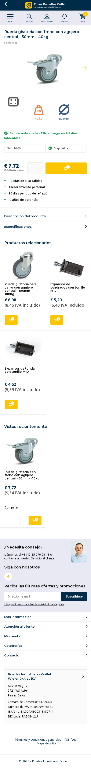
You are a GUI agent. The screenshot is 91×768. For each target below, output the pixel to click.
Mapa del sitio (46, 743)
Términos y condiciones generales (37, 739)
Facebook (8, 577)
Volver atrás (5, 4)
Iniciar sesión (47, 21)
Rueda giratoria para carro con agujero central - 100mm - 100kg (21, 289)
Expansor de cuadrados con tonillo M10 (67, 287)
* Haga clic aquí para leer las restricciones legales (34, 604)
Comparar (10, 43)
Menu (10, 21)
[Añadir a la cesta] (66, 168)
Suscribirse (74, 596)
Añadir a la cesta (11, 320)
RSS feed (70, 739)
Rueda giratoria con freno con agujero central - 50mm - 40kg (22, 475)
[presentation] (82, 68)
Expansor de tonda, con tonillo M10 (20, 370)
